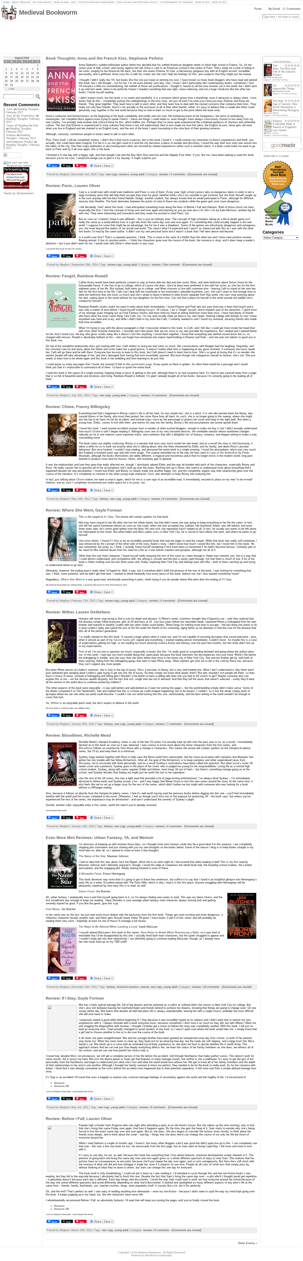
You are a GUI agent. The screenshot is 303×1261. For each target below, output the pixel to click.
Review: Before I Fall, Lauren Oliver (79, 1118)
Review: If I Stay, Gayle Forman (75, 998)
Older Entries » (247, 1243)
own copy (111, 174)
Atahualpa (166, 1255)
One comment (171, 264)
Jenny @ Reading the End (22, 125)
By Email (274, 8)
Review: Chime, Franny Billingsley (78, 407)
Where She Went (71, 579)
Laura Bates (272, 113)
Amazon (59, 1083)
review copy (115, 264)
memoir (144, 986)
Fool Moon (53, 909)
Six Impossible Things (284, 87)
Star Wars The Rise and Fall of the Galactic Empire (284, 70)
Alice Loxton (272, 133)
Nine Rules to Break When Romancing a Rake (170, 932)
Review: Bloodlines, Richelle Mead (78, 735)
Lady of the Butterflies (224, 452)
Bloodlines (86, 748)
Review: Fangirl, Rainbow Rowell (77, 276)
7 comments (174, 724)
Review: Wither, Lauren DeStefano (78, 612)
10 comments (211, 986)
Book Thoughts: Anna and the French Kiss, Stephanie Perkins (104, 58)
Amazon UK (61, 1086)
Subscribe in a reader (276, 156)
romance (124, 174)
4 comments (177, 174)
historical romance (128, 986)
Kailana (11, 135)
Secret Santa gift (124, 639)
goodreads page (141, 364)
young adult (137, 174)
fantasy (104, 498)
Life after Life (206, 210)
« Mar (11, 89)
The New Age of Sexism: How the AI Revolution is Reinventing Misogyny (286, 105)
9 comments (170, 498)
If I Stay (109, 516)
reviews (163, 174)
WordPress (151, 1255)
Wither (55, 703)
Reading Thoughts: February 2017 (23, 111)
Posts (258, 8)
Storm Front (86, 891)
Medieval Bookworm (48, 12)
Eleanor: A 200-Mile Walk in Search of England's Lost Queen (285, 125)
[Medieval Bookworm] (151, 37)
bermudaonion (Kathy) (20, 141)
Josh (9, 109)
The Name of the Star (92, 856)
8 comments (158, 1107)
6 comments (168, 600)
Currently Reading (281, 61)
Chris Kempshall (274, 77)
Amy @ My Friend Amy (21, 115)
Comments (294, 8)
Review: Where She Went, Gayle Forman (84, 510)
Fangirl (150, 309)
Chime (80, 479)
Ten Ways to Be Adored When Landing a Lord (108, 926)
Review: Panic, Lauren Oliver (73, 186)
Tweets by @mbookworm (19, 193)
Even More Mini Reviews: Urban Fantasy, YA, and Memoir (99, 837)
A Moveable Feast (90, 873)
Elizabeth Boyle (283, 91)
